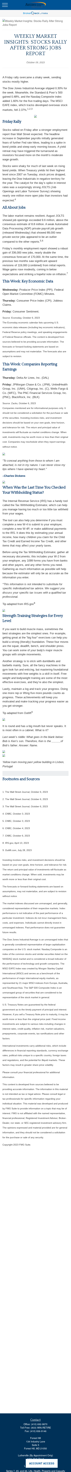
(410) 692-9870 (39, 1424)
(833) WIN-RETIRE (41, 1427)
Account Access (41, 1463)
